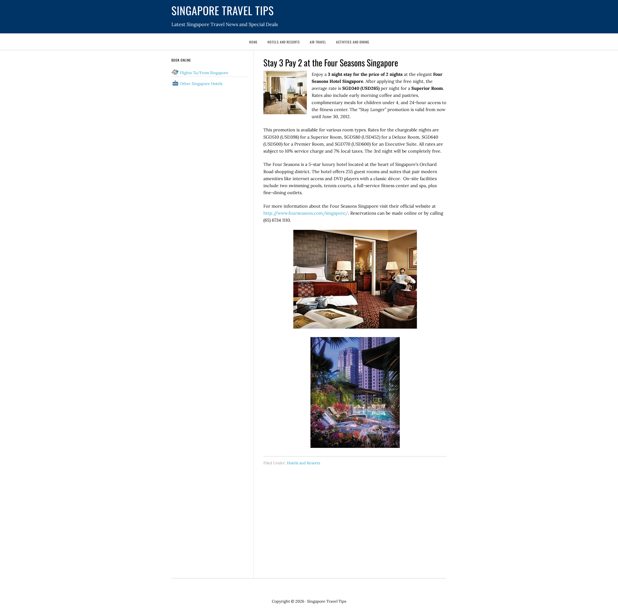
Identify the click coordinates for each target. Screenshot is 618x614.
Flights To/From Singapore (204, 72)
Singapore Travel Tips (222, 10)
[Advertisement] (355, 519)
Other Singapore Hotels (201, 83)
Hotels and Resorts (303, 462)
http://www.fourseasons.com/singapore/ (305, 213)
